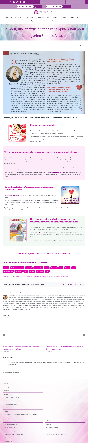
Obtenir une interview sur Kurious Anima (56, 434)
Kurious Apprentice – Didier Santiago (13, 434)
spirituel (39, 232)
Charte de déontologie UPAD (11, 424)
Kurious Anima (7, 438)
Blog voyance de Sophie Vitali (27, 276)
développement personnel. (58, 172)
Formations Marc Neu (9, 441)
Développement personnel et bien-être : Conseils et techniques (20, 401)
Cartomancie (40, 271)
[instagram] (10, 2)
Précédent (76, 46)
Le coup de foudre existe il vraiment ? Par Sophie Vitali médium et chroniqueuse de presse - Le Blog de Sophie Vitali (26, 359)
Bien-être (67, 267)
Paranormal (54, 267)
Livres (73, 267)
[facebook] (6, 2)
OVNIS (47, 271)
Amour (60, 267)
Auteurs (46, 267)
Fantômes (32, 271)
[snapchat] (20, 2)
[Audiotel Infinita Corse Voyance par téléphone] (29, 5)
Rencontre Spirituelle (51, 431)
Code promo (49, 424)
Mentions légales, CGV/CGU (11, 427)
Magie (25, 271)
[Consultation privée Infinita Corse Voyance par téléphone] (58, 5)
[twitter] (24, 2)
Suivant (82, 46)
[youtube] (13, 2)
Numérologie (19, 271)
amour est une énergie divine (42, 131)
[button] (4, 335)
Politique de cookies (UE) (10, 431)
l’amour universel (68, 240)
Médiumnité (29, 267)
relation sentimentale (14, 195)
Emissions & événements (10, 404)
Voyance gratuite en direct (10, 418)
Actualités (19, 276)
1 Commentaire (64, 276)
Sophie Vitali (6, 276)
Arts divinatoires (38, 267)
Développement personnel (17, 267)
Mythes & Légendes (8, 271)
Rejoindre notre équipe (52, 427)
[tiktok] (17, 2)
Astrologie (6, 267)
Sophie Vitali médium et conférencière (15, 262)
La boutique (49, 421)
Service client (7, 421)
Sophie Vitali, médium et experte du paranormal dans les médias (47, 276)
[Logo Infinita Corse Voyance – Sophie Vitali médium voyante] (44, 10)
